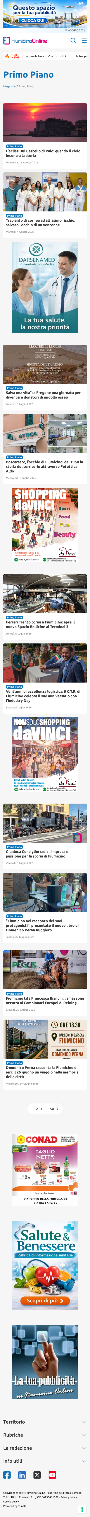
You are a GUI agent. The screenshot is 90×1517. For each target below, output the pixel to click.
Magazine (9, 86)
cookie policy (11, 1501)
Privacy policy (69, 1497)
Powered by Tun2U (14, 1506)
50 (52, 1109)
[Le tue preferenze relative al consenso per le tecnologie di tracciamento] (82, 1509)
